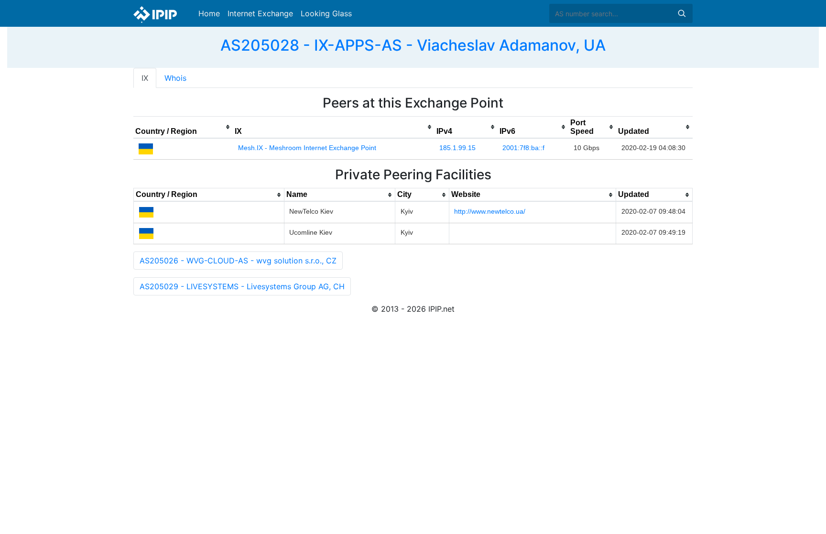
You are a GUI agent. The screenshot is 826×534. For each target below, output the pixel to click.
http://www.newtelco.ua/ (489, 211)
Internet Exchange (260, 13)
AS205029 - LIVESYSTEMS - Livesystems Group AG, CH (242, 286)
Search (681, 13)
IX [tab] (144, 78)
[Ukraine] (146, 148)
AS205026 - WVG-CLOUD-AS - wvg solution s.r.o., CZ (238, 260)
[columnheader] (183, 127)
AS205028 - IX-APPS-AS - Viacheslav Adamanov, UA (413, 45)
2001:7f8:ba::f (523, 148)
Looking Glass (326, 13)
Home (209, 13)
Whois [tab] (175, 78)
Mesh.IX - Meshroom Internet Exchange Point (307, 148)
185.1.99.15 (457, 148)
